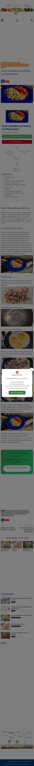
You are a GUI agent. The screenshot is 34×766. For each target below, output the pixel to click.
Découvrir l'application (17, 392)
